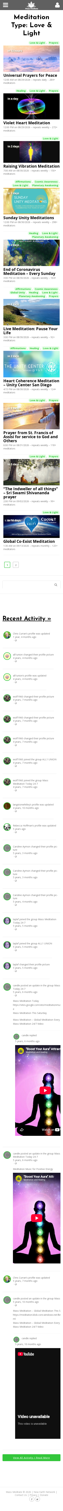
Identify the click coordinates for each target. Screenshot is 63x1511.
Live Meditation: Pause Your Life (30, 330)
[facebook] (31, 1499)
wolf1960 (18, 696)
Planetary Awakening (45, 185)
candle (16, 985)
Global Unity (17, 292)
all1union (18, 654)
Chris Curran (19, 633)
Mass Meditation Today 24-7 (30, 782)
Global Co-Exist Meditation (29, 541)
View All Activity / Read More (31, 1457)
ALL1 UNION (49, 759)
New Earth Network (44, 1492)
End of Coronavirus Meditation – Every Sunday (29, 271)
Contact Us (21, 1495)
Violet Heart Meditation (26, 122)
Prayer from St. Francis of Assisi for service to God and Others (30, 436)
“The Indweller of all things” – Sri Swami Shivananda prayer (30, 492)
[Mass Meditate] (31, 5)
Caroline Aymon (21, 846)
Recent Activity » (27, 619)
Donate (44, 1495)
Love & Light (37, 42)
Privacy (33, 1495)
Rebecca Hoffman (22, 825)
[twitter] (37, 1499)
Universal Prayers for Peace (30, 75)
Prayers (53, 42)
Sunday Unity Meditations (28, 217)
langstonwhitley (21, 804)
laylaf (16, 919)
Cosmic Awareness (46, 181)
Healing (21, 90)
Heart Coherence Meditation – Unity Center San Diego (31, 382)
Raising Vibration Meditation (31, 166)
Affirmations (23, 181)
